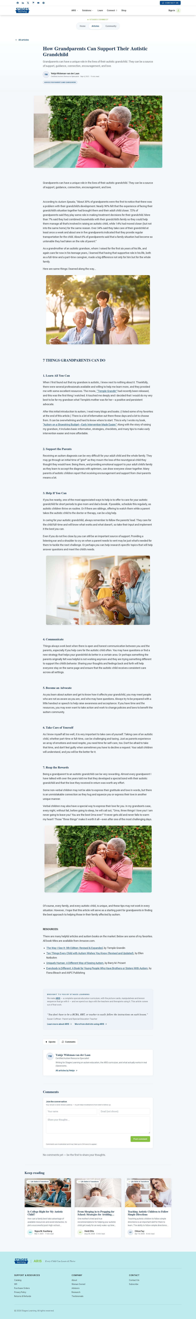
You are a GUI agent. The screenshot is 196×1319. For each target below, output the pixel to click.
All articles (24, 40)
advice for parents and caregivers (60, 82)
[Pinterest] (43, 3)
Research (76, 1292)
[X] (28, 3)
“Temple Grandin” (107, 391)
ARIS (73, 10)
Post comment (140, 1139)
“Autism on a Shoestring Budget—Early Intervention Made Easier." (80, 424)
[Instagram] (33, 3)
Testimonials (77, 1296)
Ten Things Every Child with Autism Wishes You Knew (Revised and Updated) (90, 953)
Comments (70, 1042)
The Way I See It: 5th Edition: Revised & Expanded (74, 947)
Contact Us (171, 3)
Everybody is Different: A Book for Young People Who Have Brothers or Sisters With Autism (97, 968)
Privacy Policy (20, 1292)
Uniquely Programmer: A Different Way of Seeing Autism (74, 962)
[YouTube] (38, 3)
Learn (100, 10)
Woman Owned (78, 1284)
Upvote (52, 1042)
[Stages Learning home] (22, 10)
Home (82, 26)
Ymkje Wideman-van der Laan (65, 73)
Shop (123, 10)
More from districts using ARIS (89, 1024)
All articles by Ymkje (65, 1070)
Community (110, 26)
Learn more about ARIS (58, 1024)
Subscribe (133, 1284)
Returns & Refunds (22, 1296)
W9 (15, 1284)
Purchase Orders (22, 1288)
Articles (95, 26)
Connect (111, 10)
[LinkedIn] (23, 3)
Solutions (86, 10)
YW (50, 1056)
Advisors (75, 1288)
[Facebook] (17, 3)
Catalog (17, 1280)
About (74, 1280)
